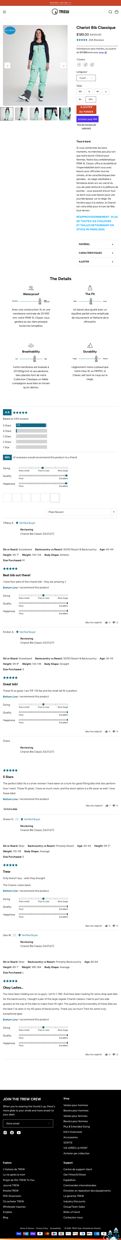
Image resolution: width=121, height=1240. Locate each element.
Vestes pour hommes (75, 1105)
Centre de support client (77, 1169)
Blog (5, 1217)
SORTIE (67, 1142)
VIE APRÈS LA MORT (75, 1147)
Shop (66, 1098)
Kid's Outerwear (72, 1131)
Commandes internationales (79, 1185)
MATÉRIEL (96, 244)
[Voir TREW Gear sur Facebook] (12, 1132)
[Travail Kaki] (85, 64)
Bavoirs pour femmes (75, 1121)
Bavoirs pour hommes (75, 1110)
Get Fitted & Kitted (74, 1174)
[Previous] (7, 65)
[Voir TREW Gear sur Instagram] (5, 1132)
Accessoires (70, 1137)
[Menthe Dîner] (79, 64)
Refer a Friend (71, 1211)
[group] (60, 3)
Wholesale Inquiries (14, 1206)
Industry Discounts (74, 1201)
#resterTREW (11, 1190)
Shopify (97, 1228)
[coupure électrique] (92, 64)
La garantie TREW (73, 1195)
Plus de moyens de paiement (86, 126)
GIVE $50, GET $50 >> (60, 3)
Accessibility (55, 1228)
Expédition (69, 1179)
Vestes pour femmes (75, 1115)
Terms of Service (27, 1228)
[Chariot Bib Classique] (6, 114)
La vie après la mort (14, 1174)
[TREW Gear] (60, 12)
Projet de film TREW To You (19, 1179)
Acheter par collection (76, 1153)
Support (68, 1162)
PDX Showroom (12, 1195)
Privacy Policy (42, 1228)
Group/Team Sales (74, 1206)
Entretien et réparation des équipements (87, 1190)
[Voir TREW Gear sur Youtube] (19, 1132)
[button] (110, 12)
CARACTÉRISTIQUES (96, 253)
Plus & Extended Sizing (76, 1126)
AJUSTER (96, 261)
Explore (7, 1162)
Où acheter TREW (13, 1201)
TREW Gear (77, 1228)
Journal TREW (11, 1185)
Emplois (7, 1211)
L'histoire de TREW (14, 1169)
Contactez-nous (73, 1217)
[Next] (63, 65)
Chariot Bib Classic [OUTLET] (37, 533)
